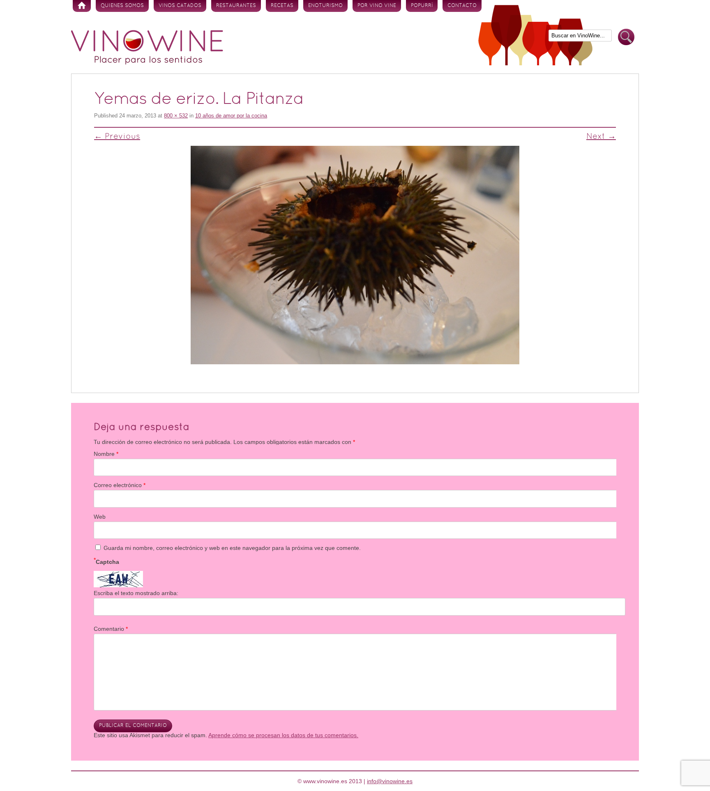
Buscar (626, 37)
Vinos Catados (180, 6)
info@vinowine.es (390, 781)
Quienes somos (122, 6)
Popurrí (422, 6)
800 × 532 (176, 116)
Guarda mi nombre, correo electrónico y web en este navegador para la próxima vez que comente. (232, 548)
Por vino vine (376, 6)
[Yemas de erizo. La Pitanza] (355, 255)
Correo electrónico (119, 485)
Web (100, 516)
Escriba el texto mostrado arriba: (136, 593)
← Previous (117, 136)
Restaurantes (236, 6)
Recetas (282, 6)
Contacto (462, 6)
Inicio (82, 6)
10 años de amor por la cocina (231, 116)
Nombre (106, 454)
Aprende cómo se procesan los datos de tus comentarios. (283, 735)
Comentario (111, 628)
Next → (601, 136)
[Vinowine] (147, 62)
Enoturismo (325, 6)
